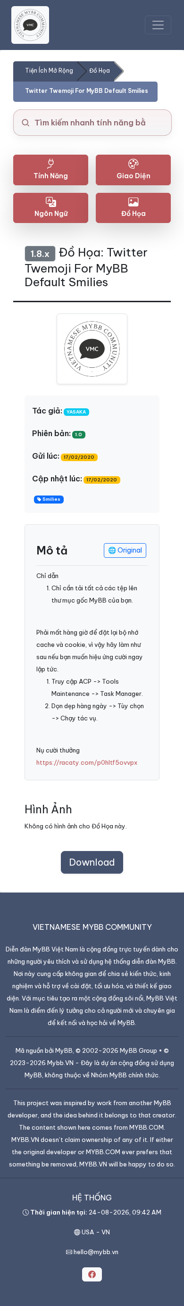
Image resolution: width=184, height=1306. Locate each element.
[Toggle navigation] (158, 25)
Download (92, 862)
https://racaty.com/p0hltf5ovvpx (86, 762)
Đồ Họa (99, 70)
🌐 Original (125, 550)
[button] (92, 1274)
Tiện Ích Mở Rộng (49, 70)
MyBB (64, 1050)
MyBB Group (138, 1050)
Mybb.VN (60, 1062)
